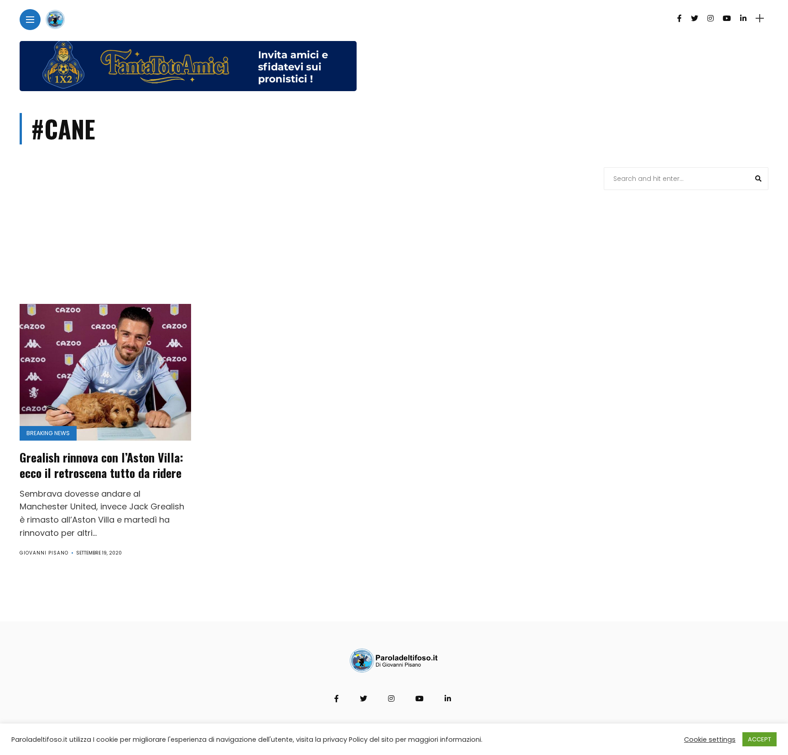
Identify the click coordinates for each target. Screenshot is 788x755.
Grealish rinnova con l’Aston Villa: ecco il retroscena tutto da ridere (101, 465)
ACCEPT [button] (759, 739)
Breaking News (48, 433)
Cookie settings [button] (710, 739)
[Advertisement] (300, 235)
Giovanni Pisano (44, 553)
